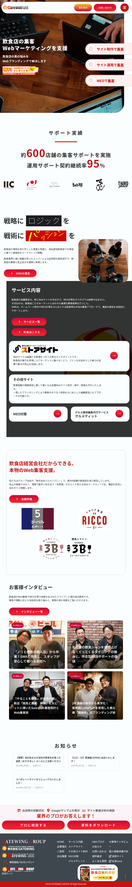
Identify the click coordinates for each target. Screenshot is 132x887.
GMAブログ (98, 841)
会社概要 (62, 856)
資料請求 (97, 856)
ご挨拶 (60, 851)
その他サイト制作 (78, 851)
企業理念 (62, 846)
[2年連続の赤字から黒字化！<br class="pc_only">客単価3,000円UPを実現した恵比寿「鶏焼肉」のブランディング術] (95, 695)
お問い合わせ (99, 851)
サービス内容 (75, 841)
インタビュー (17, 625)
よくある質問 (99, 861)
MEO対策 (73, 856)
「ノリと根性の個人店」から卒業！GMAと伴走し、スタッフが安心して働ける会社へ (37, 656)
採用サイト (117, 856)
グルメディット (76, 861)
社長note (116, 861)
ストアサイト (75, 846)
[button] (124, 7)
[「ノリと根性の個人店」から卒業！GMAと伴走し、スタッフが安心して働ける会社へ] (37, 645)
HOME (60, 841)
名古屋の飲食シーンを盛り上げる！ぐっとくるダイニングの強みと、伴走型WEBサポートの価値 (95, 654)
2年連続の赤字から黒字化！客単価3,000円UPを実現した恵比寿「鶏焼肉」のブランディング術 (93, 708)
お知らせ (37, 765)
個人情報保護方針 (118, 851)
